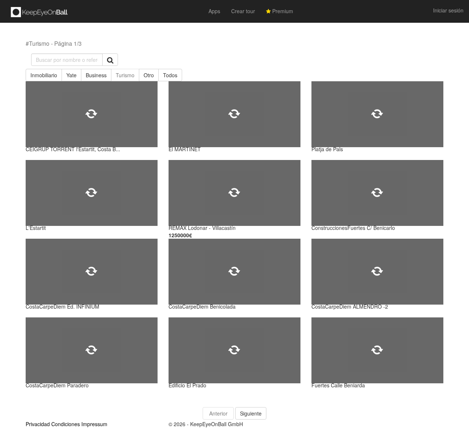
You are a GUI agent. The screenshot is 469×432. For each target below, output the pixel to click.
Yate (71, 75)
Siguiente (251, 413)
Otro (149, 75)
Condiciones (65, 424)
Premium (282, 11)
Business (96, 75)
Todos (170, 75)
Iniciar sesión (448, 10)
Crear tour (243, 11)
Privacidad (38, 424)
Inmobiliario (43, 75)
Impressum (94, 424)
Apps (214, 11)
